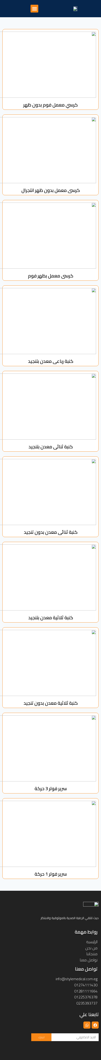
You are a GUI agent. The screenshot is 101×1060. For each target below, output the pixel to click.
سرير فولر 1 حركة (51, 873)
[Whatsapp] (86, 1025)
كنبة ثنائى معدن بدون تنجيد (51, 532)
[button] (34, 9)
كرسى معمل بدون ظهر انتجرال (50, 190)
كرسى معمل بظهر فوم (50, 275)
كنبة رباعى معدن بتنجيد (50, 361)
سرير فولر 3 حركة (51, 788)
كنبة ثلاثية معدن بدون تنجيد (50, 703)
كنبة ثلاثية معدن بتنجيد (50, 617)
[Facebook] (95, 1025)
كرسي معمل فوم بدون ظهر (50, 104)
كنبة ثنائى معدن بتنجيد (50, 446)
